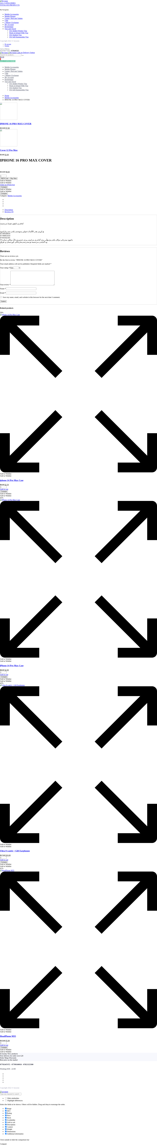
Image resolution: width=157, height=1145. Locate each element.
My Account (9, 25)
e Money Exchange (12, 23)
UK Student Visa (15, 35)
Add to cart (4, 178)
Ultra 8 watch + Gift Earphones (15, 851)
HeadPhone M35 (8, 1036)
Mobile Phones (10, 16)
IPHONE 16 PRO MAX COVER (15, 124)
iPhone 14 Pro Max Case (11, 665)
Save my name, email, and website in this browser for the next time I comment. (31, 297)
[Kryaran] (4, 1)
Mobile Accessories (12, 14)
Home (7, 96)
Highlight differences (15, 1101)
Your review (5, 285)
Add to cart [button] (4, 489)
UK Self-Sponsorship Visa (19, 37)
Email (3, 293)
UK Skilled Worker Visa (18, 31)
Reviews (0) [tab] (9, 212)
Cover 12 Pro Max (9, 150)
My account (8, 44)
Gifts (6, 20)
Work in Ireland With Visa (18, 33)
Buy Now (14, 178)
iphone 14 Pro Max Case (11, 480)
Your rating (5, 268)
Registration (9, 27)
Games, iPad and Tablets (14, 18)
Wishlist (7, 46)
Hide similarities (13, 1098)
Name (3, 289)
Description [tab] (9, 210)
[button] (5, 181)
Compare (4, 187)
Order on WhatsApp (7, 185)
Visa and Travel (10, 29)
